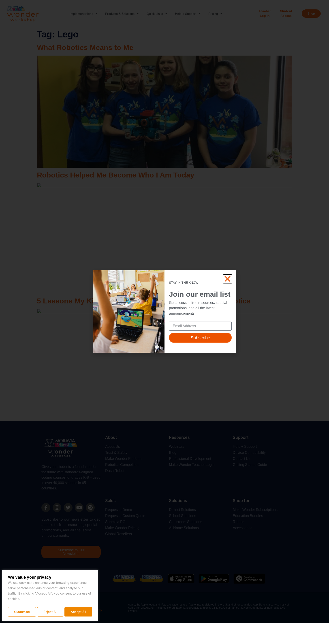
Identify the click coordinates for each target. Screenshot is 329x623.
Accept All (78, 612)
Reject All (50, 612)
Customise (22, 612)
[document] (164, 311)
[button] (227, 279)
